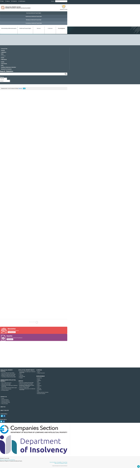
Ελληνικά (52, 1)
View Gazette (10, 339)
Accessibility (59, 462)
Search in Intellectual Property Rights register (9, 387)
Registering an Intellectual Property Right (34, 16)
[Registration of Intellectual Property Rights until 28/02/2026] (11, 256)
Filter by (2, 77)
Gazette (3, 50)
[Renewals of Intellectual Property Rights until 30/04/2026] (11, 131)
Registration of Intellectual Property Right (26, 382)
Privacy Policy (65, 462)
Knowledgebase (61, 28)
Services (39, 28)
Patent (20, 373)
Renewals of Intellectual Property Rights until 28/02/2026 (13, 288)
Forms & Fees (4, 48)
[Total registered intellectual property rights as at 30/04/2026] (11, 156)
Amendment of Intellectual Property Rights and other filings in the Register (26, 386)
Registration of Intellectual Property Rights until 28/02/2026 (13, 262)
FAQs (2, 65)
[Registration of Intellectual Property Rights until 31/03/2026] (11, 181)
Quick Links (39, 388)
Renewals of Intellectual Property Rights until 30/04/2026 (13, 137)
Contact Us (15, 1)
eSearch (38, 371)
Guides (2, 61)
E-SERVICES (39, 370)
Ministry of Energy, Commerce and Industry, (7, 459)
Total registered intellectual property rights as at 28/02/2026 (13, 314)
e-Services (50, 28)
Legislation (3, 52)
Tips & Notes (4, 63)
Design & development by (56, 465)
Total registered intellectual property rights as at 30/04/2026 (13, 162)
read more (17, 114)
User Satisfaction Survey (35, 359)
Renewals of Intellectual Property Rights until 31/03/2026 (13, 212)
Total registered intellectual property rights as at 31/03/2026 (13, 238)
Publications (4, 59)
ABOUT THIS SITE (5, 410)
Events (2, 57)
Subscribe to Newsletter (33, 353)
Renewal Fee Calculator (6, 69)
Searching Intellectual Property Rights (33, 13)
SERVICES (20, 381)
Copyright (21, 377)
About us (8, 1)
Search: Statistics (6, 71)
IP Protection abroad (4, 390)
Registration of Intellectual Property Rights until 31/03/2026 (13, 187)
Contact (2, 398)
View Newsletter (11, 332)
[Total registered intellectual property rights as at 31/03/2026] (11, 232)
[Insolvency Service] (33, 453)
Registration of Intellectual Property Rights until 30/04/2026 (13, 111)
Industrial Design (22, 376)
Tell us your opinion (35, 364)
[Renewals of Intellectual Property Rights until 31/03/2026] (11, 206)
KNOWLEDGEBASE (40, 376)
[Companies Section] (33, 433)
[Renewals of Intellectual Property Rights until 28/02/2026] (11, 282)
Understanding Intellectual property (8, 28)
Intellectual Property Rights (25, 28)
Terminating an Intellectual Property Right (34, 23)
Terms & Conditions (53, 462)
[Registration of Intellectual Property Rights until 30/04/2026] (11, 105)
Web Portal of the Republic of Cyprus (61, 463)
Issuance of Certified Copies (24, 387)
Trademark (21, 375)
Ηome (2, 1)
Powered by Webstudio (63, 465)
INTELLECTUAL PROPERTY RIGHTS (26, 370)
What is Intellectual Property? (6, 382)
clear (24, 88)
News (2, 54)
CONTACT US (4, 396)
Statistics (3, 55)
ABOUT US (3, 406)
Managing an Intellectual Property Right (33, 19)
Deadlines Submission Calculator (8, 67)
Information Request (33, 347)
